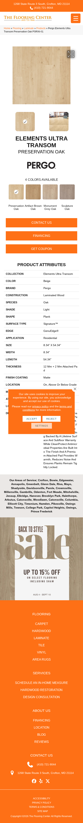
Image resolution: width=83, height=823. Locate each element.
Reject (51, 418)
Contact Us (41, 222)
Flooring (17, 28)
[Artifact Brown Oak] (33, 191)
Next (77, 120)
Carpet (41, 623)
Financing (41, 235)
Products (41, 28)
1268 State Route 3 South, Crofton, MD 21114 (42, 3)
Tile (41, 645)
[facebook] (34, 781)
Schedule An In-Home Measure (41, 682)
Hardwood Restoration (41, 690)
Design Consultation (41, 697)
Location (41, 727)
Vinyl (41, 652)
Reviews (41, 741)
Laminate (29, 28)
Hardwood (41, 631)
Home (7, 28)
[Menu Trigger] (75, 18)
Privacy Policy (41, 803)
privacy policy (40, 406)
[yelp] (41, 781)
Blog (41, 734)
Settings (41, 425)
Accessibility (41, 798)
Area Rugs (41, 659)
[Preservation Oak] (16, 191)
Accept (31, 418)
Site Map (42, 811)
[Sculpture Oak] (67, 191)
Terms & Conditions (41, 807)
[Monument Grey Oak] (50, 191)
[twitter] (48, 781)
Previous (6, 120)
